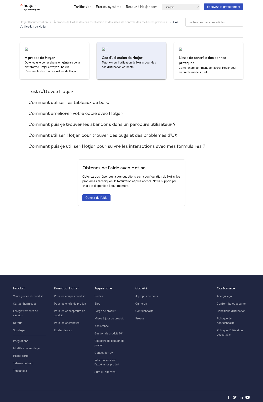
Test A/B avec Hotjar (50, 91)
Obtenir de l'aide (96, 198)
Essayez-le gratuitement (223, 7)
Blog (97, 303)
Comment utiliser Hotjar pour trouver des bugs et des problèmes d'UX (102, 135)
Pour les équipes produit (69, 296)
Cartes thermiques (25, 303)
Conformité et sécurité (231, 303)
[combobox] (214, 22)
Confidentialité (144, 311)
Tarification (82, 7)
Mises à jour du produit (109, 318)
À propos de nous (146, 296)
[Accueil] (30, 10)
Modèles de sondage (26, 348)
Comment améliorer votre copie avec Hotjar (75, 113)
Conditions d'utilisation (231, 311)
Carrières (141, 303)
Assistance (102, 326)
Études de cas (63, 330)
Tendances (20, 371)
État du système (108, 7)
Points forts (20, 356)
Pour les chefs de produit (70, 303)
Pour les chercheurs (67, 323)
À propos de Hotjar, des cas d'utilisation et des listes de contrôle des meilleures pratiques (110, 22)
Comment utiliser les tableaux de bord (68, 102)
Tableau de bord (23, 363)
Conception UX (104, 352)
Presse (139, 318)
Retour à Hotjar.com (141, 7)
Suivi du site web (105, 372)
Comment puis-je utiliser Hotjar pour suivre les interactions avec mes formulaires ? (116, 146)
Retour (17, 323)
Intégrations (20, 341)
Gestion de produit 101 (109, 333)
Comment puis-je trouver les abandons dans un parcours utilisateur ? (102, 124)
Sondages (19, 330)
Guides (99, 296)
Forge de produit (105, 311)
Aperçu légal (224, 296)
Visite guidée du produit (28, 296)
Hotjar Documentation (34, 22)
